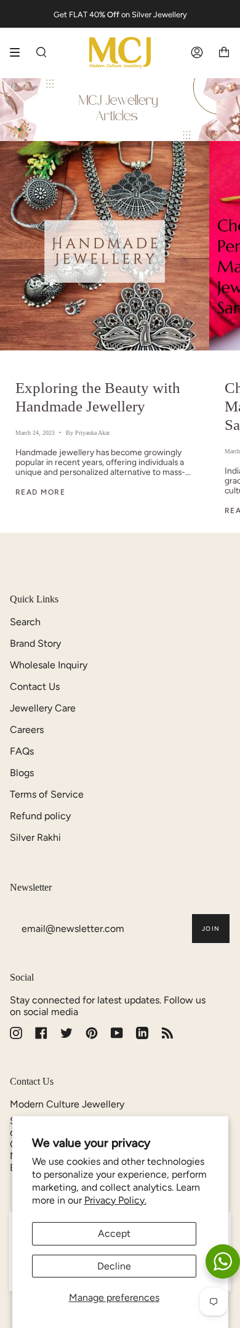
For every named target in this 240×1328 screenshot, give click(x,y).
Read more (40, 492)
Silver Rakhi (35, 837)
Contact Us (35, 686)
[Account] (197, 53)
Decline (114, 1266)
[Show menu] (19, 52)
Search (25, 622)
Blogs (22, 773)
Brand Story (35, 643)
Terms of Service (47, 794)
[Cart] (224, 53)
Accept (114, 1233)
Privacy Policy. (115, 1200)
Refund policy (40, 816)
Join (211, 929)
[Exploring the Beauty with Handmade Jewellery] (104, 245)
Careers (27, 729)
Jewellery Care (43, 708)
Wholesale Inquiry (48, 665)
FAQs (22, 751)
